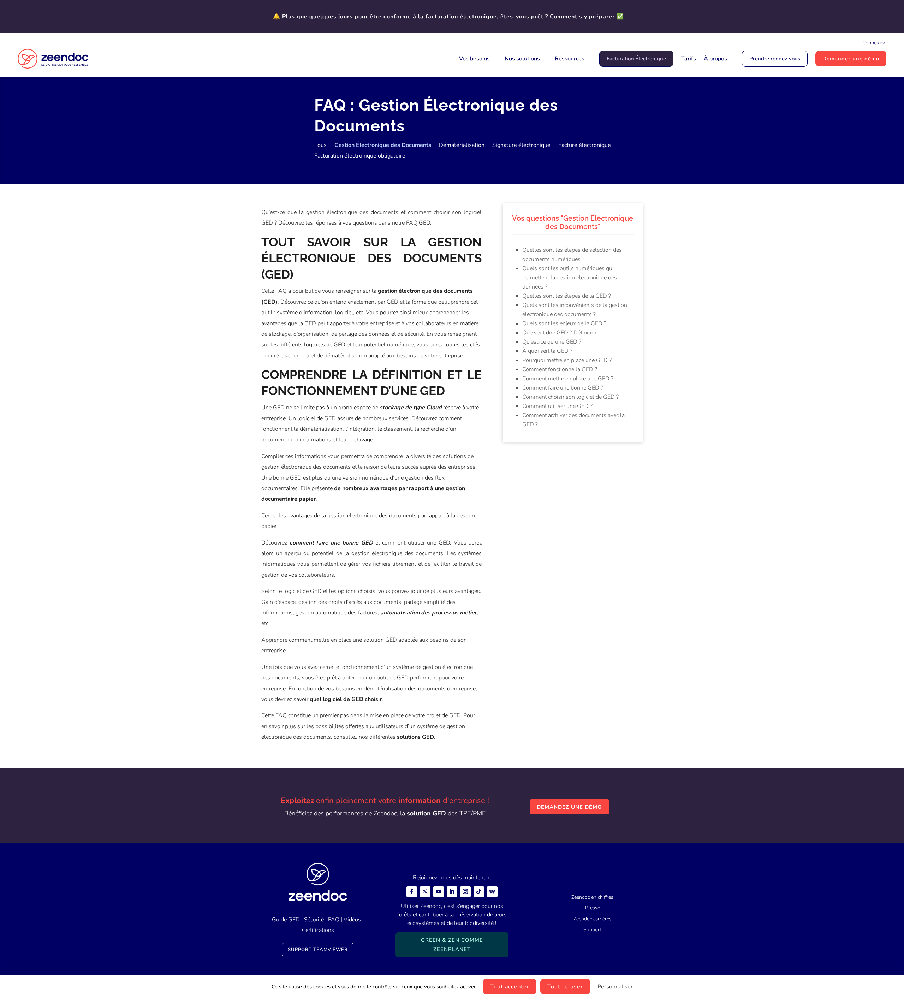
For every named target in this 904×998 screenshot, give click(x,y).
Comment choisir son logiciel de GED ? (570, 397)
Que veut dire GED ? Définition (560, 333)
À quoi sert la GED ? (547, 351)
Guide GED (286, 919)
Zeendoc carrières (592, 918)
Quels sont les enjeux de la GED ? (564, 323)
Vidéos (352, 919)
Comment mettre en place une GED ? (567, 378)
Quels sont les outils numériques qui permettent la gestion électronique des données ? (569, 278)
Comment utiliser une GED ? (557, 406)
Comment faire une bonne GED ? (562, 388)
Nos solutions (522, 59)
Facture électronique (584, 146)
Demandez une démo (569, 806)
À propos (715, 59)
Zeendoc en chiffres (592, 897)
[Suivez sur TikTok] (479, 891)
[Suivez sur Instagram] (465, 891)
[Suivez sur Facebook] (411, 891)
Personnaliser (615, 987)
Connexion (874, 42)
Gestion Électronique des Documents (382, 146)
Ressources (569, 59)
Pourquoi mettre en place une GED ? (567, 360)
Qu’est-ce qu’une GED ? (551, 342)
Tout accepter (509, 987)
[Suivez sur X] (425, 891)
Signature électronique (521, 146)
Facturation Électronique (636, 58)
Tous (320, 146)
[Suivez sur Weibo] (492, 891)
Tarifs (688, 59)
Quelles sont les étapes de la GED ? (566, 296)
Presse (592, 907)
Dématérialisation (461, 146)
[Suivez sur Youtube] (438, 891)
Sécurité (314, 919)
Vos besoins (474, 59)
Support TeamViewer (318, 949)
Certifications (318, 930)
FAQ (333, 919)
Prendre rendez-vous (774, 58)
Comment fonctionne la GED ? (559, 369)
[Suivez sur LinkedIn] (452, 891)
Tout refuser (565, 987)
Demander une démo (850, 58)
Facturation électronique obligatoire (359, 156)
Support (592, 929)
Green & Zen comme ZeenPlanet (452, 945)
